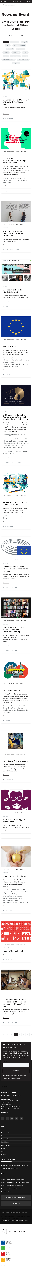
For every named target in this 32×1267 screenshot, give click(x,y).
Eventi (7, 45)
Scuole (3, 1136)
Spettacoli (10, 49)
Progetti (24, 42)
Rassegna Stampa (23, 59)
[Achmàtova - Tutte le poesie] (16, 741)
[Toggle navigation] (28, 5)
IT (27, 1)
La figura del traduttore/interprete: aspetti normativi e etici (16, 160)
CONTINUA (6, 113)
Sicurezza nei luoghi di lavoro (9, 1168)
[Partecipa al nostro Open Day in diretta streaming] (16, 482)
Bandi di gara (5, 1142)
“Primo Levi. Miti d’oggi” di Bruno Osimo (14, 821)
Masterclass (16, 52)
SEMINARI (7, 375)
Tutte (6, 42)
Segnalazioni (20, 49)
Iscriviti (16, 1071)
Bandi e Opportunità (8, 59)
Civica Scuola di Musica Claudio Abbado (12, 1186)
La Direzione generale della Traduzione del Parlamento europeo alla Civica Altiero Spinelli (15, 1003)
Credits (26, 1220)
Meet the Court (9, 346)
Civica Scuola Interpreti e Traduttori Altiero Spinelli (15, 1182)
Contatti (3, 1154)
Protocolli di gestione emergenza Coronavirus (14, 1165)
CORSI (6, 249)
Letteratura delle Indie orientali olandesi (12, 291)
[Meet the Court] (16, 326)
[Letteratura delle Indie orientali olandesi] (16, 270)
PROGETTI (7, 306)
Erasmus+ (16, 63)
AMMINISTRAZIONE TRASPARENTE (16, 1197)
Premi (25, 56)
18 (27, 1034)
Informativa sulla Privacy (13, 1075)
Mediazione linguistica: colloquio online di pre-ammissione (13, 233)
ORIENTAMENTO (9, 118)
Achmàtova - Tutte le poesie (15, 761)
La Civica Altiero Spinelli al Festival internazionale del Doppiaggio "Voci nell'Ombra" (15, 417)
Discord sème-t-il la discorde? (16, 876)
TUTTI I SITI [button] (3, 1)
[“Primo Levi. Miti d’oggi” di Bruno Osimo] (16, 800)
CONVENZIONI (16, 1203)
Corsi (6, 56)
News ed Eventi (5, 1139)
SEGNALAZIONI (9, 779)
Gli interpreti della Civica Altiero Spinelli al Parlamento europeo (15, 569)
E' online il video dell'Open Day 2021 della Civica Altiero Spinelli (16, 102)
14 (11, 1034)
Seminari (6, 52)
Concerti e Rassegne (19, 45)
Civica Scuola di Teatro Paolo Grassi (11, 1189)
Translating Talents (11, 690)
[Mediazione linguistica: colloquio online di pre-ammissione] (16, 211)
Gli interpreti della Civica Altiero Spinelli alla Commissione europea (13, 629)
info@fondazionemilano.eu (12, 1106)
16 (19, 1034)
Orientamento (15, 56)
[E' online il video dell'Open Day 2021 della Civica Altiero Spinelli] (16, 80)
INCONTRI (7, 191)
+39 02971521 (7, 1104)
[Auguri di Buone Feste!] (16, 931)
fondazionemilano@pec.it (11, 1108)
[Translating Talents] (16, 670)
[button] (16, 35)
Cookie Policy (19, 1220)
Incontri (25, 52)
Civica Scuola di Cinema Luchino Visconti (12, 1179)
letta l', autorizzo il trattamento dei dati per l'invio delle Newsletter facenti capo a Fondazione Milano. (15, 1077)
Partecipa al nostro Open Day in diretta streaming (15, 503)
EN (30, 1)
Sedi (2, 1151)
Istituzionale (14, 42)
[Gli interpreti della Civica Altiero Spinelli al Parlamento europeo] (16, 547)
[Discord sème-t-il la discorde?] (16, 856)
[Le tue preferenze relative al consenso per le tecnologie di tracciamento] (3, 1264)
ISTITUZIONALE (9, 959)
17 (23, 1034)
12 (3, 1034)
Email (5, 1061)
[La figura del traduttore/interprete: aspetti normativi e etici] (16, 138)
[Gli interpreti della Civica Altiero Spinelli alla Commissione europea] (16, 607)
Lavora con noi (5, 1145)
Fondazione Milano (6, 1133)
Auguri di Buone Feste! (13, 951)
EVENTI (14, 462)
